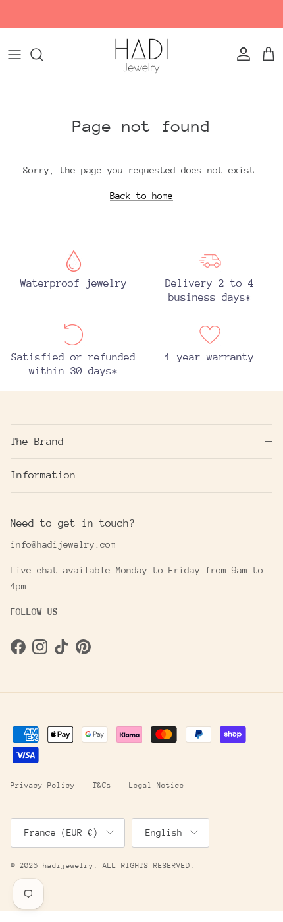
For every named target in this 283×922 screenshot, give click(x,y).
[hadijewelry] (141, 54)
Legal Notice (156, 785)
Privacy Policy (43, 785)
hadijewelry (68, 865)
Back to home (141, 195)
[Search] (43, 54)
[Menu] (14, 54)
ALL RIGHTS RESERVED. (149, 865)
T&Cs (102, 785)
